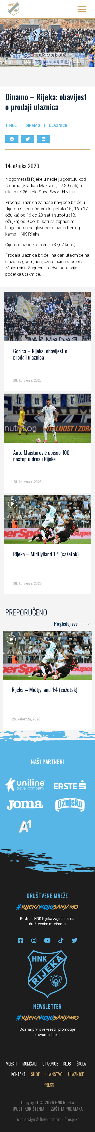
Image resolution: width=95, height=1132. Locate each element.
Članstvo (54, 1074)
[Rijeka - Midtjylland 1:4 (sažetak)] (47, 521)
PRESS (49, 1085)
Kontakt (18, 1074)
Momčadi (29, 1064)
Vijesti (11, 1064)
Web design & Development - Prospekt (47, 1119)
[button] (81, 9)
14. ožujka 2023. (22, 165)
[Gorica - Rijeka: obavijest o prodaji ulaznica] (47, 318)
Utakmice (50, 1064)
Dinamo (32, 125)
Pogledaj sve (66, 623)
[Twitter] (74, 941)
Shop (35, 1074)
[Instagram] (34, 941)
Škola (81, 1064)
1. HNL (11, 125)
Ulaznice (58, 125)
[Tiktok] (61, 941)
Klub (67, 1064)
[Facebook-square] (20, 941)
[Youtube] (47, 941)
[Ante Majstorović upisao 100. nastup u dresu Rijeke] (47, 420)
